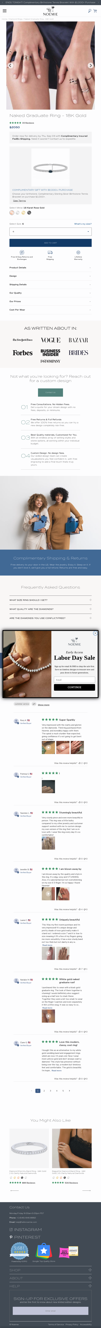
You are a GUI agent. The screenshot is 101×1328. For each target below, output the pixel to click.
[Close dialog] (95, 633)
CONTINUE (74, 687)
